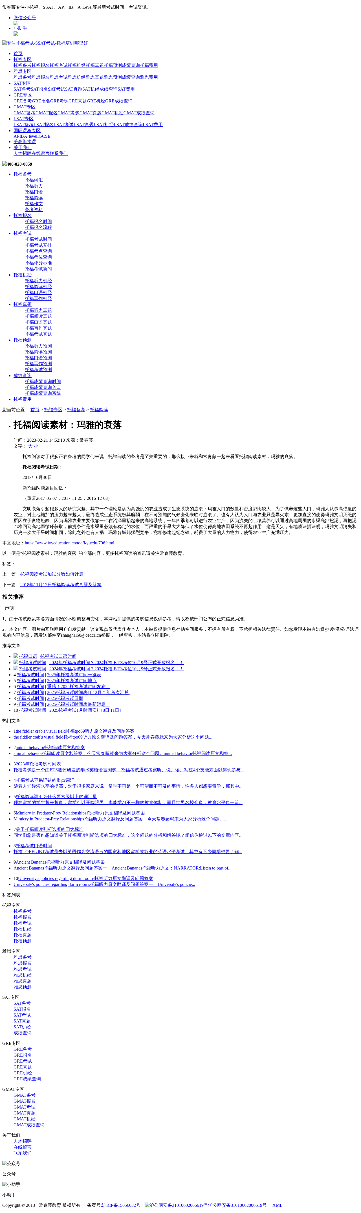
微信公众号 (25, 17)
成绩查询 (131, 65)
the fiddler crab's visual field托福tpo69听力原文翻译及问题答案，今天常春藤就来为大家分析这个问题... (113, 737)
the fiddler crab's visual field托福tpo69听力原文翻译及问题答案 (75, 731)
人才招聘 (23, 153)
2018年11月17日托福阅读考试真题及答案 (61, 584)
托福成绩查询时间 (43, 381)
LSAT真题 (84, 124)
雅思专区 (23, 71)
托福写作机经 (38, 298)
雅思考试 (59, 77)
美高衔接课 (25, 141)
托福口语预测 (38, 357)
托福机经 (77, 65)
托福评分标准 (38, 262)
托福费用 (149, 65)
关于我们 (23, 147)
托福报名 (41, 65)
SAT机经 (91, 89)
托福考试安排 (38, 245)
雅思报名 (41, 77)
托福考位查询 (38, 257)
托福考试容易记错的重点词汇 (45, 780)
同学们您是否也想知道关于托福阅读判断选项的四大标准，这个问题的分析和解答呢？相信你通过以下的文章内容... (128, 835)
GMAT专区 (25, 106)
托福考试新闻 (38, 268)
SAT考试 (56, 89)
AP (16, 136)
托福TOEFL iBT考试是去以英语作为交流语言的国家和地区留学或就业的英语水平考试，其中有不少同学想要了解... (128, 851)
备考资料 (34, 209)
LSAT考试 (64, 124)
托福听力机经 (38, 280)
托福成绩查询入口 (43, 387)
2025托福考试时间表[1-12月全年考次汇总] (88, 692)
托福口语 (34, 191)
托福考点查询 (38, 251)
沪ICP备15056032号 (121, 1205)
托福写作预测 (38, 363)
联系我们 (59, 153)
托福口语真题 (38, 322)
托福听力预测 (38, 345)
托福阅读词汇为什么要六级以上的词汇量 (56, 796)
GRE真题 (78, 100)
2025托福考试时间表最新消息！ (78, 704)
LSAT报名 (44, 124)
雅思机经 (77, 77)
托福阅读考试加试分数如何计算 (51, 574)
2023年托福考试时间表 (38, 763)
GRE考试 (59, 100)
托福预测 (113, 65)
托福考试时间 (38, 239)
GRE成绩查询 (119, 100)
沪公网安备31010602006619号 (237, 1205)
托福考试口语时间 (58, 656)
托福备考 (23, 65)
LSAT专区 (24, 118)
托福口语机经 (38, 292)
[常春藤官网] (45, 43)
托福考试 (59, 65)
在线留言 (41, 153)
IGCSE (43, 136)
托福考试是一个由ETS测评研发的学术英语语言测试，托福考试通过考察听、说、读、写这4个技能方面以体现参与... (129, 769)
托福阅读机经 (38, 286)
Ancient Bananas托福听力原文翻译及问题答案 (60, 862)
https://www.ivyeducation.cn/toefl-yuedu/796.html (69, 542)
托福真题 (95, 65)
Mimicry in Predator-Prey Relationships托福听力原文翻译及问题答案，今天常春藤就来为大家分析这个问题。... (120, 818)
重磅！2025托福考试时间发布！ (78, 686)
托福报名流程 (38, 227)
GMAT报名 (47, 112)
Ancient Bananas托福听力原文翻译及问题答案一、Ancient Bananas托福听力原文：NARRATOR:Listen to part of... (123, 868)
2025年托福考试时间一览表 (74, 674)
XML (277, 1205)
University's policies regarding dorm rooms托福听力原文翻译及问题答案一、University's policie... (104, 884)
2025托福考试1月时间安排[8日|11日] (85, 710)
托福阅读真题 (38, 316)
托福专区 (23, 59)
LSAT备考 (24, 124)
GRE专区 (23, 95)
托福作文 (34, 203)
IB (21, 136)
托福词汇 (34, 180)
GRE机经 (96, 100)
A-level (30, 136)
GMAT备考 (25, 112)
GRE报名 (41, 100)
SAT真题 (73, 89)
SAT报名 (39, 89)
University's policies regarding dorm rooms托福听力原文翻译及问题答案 (85, 878)
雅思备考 (23, 77)
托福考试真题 (38, 334)
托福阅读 (34, 197)
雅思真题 (95, 77)
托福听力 (34, 185)
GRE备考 (23, 100)
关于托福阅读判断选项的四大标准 (49, 829)
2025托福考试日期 (65, 698)
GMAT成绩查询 (139, 112)
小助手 (20, 28)
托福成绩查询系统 (43, 393)
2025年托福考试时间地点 (72, 680)
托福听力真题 (38, 310)
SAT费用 (126, 89)
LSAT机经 (104, 124)
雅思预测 (113, 77)
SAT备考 (22, 89)
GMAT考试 (69, 112)
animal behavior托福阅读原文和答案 (50, 747)
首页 (18, 53)
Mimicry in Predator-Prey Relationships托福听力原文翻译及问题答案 (80, 813)
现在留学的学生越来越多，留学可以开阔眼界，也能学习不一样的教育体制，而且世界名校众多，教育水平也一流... (128, 802)
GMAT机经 (113, 112)
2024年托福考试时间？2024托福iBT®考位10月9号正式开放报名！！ (116, 662)
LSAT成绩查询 (128, 124)
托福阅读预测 (38, 351)
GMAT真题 (91, 112)
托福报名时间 (38, 221)
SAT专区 (22, 83)
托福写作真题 (38, 328)
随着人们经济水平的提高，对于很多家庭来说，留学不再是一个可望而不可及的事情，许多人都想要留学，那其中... (128, 786)
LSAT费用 (153, 124)
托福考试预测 (38, 369)
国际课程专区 (27, 130)
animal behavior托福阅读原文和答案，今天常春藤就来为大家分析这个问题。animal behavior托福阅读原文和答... (123, 753)
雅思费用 (149, 77)
